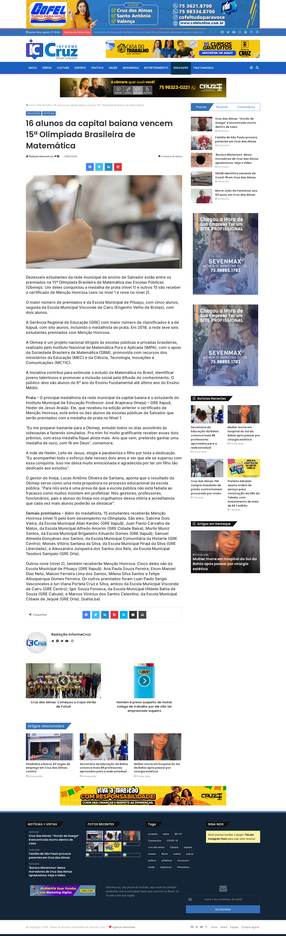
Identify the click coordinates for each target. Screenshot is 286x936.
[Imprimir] (142, 615)
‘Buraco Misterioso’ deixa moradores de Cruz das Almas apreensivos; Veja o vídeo (236, 159)
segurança (166, 867)
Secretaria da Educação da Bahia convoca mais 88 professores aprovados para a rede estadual (104, 767)
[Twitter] (99, 167)
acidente (153, 833)
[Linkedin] (108, 167)
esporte (188, 847)
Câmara (174, 847)
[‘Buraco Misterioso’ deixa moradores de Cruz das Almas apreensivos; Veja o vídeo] (201, 160)
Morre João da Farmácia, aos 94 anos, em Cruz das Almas (236, 193)
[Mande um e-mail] (58, 156)
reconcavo (183, 860)
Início (31, 105)
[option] (225, 551)
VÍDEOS (47, 67)
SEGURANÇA (131, 67)
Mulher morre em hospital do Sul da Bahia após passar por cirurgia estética (139, 32)
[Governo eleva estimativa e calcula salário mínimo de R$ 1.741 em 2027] (94, 858)
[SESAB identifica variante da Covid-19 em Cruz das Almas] (201, 178)
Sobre (223, 927)
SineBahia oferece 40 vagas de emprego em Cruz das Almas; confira (48, 767)
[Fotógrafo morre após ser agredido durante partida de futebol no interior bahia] (113, 858)
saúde (151, 867)
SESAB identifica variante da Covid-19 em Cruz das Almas (235, 175)
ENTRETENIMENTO (156, 67)
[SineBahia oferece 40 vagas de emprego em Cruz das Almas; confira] (50, 747)
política (152, 860)
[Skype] (124, 615)
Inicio (33, 67)
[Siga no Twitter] (55, 156)
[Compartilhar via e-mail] (133, 615)
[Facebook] (90, 167)
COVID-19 (172, 840)
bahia (166, 833)
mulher (177, 853)
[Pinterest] (118, 167)
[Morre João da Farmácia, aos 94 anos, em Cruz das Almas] (201, 196)
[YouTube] (67, 641)
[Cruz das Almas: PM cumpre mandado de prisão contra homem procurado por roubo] (207, 468)
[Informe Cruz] (51, 49)
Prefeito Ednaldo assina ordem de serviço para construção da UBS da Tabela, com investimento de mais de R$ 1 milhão (244, 493)
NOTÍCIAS (48, 113)
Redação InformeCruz (41, 156)
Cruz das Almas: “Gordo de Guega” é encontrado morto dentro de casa (235, 123)
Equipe (234, 927)
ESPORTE (80, 67)
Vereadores (183, 867)
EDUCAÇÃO (181, 67)
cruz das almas (156, 847)
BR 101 (178, 833)
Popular (201, 107)
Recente (222, 107)
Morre (164, 853)
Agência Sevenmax (123, 927)
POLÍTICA (97, 67)
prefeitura (166, 860)
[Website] (53, 641)
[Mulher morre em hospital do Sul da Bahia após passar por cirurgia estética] (158, 747)
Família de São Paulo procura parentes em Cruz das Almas (236, 139)
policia (189, 853)
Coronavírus (154, 840)
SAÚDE (113, 67)
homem (152, 853)
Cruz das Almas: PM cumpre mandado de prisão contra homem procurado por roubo (206, 487)
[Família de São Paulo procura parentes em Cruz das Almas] (201, 142)
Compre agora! (250, 927)
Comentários (246, 107)
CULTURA (63, 67)
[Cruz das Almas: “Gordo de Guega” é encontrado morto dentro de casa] (201, 124)
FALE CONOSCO (203, 67)
